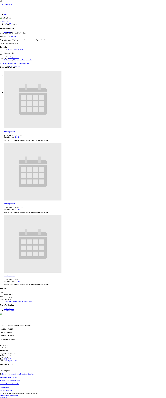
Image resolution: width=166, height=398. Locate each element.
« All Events (3, 21)
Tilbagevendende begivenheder (22, 60)
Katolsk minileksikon (6, 390)
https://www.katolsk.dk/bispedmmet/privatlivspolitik (18, 374)
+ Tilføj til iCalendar (23, 63)
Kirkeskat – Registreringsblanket (10, 380)
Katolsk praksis (4, 387)
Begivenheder (8, 60)
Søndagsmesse (9, 132)
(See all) (13, 36)
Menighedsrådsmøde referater (9, 377)
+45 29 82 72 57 (8, 359)
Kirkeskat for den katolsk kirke (9, 384)
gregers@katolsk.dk (11, 361)
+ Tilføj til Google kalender (8, 63)
